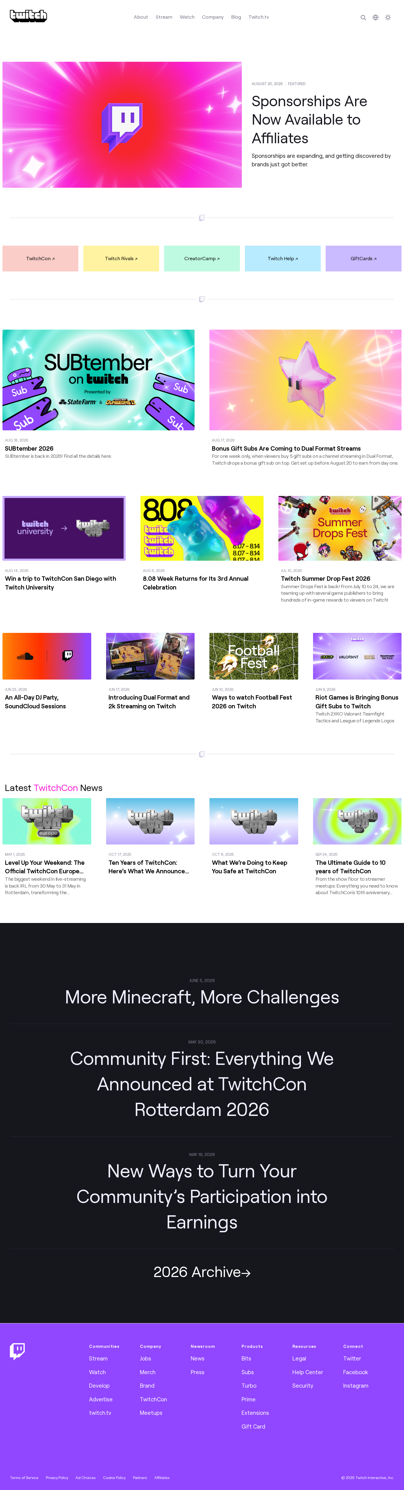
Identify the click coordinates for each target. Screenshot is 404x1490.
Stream (164, 17)
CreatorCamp (200, 258)
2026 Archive (197, 1271)
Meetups (151, 1412)
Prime (249, 1399)
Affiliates (162, 1477)
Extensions (255, 1412)
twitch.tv (100, 1412)
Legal (299, 1358)
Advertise (101, 1399)
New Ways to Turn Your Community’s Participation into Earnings (202, 1195)
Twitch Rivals (119, 258)
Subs (248, 1372)
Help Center (307, 1372)
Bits (246, 1358)
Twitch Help (281, 258)
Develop (99, 1385)
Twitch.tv (258, 17)
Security (302, 1385)
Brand (147, 1385)
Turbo (249, 1385)
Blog (236, 17)
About (141, 17)
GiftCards (361, 258)
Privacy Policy (57, 1477)
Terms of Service (24, 1477)
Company (213, 17)
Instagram (356, 1385)
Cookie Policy (114, 1477)
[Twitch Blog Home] (28, 16)
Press (197, 1372)
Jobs (145, 1358)
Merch (148, 1372)
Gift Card (253, 1426)
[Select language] (375, 17)
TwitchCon (38, 258)
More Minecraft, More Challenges (202, 996)
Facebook (355, 1372)
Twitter (352, 1358)
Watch (187, 17)
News (197, 1358)
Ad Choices (86, 1477)
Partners (140, 1477)
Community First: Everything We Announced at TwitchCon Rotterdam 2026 (202, 1083)
